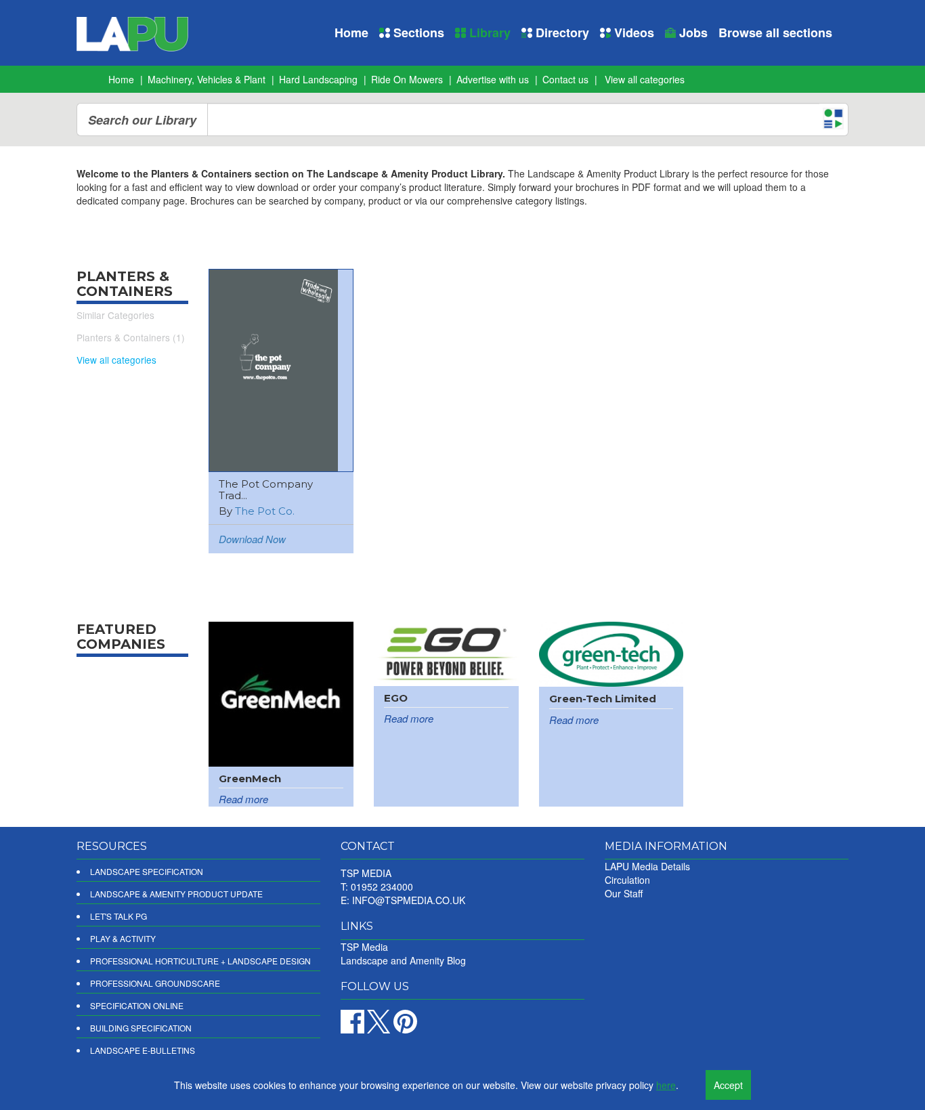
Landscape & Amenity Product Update (176, 893)
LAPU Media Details (647, 866)
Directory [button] (560, 32)
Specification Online (137, 1005)
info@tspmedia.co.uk (408, 900)
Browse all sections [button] (775, 32)
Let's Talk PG (118, 916)
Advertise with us (492, 79)
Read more (243, 799)
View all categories (116, 359)
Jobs (692, 32)
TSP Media (364, 947)
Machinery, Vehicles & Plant (206, 79)
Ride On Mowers (407, 79)
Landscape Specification (146, 871)
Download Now (252, 539)
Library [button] (488, 32)
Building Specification (141, 1027)
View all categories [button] (645, 79)
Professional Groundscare (155, 983)
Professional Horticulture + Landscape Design (200, 960)
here (666, 1085)
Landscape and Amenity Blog (403, 960)
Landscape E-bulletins (142, 1050)
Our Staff (624, 893)
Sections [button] (417, 32)
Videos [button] (632, 32)
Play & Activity (123, 938)
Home (351, 32)
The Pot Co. (265, 511)
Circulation (627, 880)
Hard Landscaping (318, 79)
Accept (728, 1085)
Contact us (565, 79)
